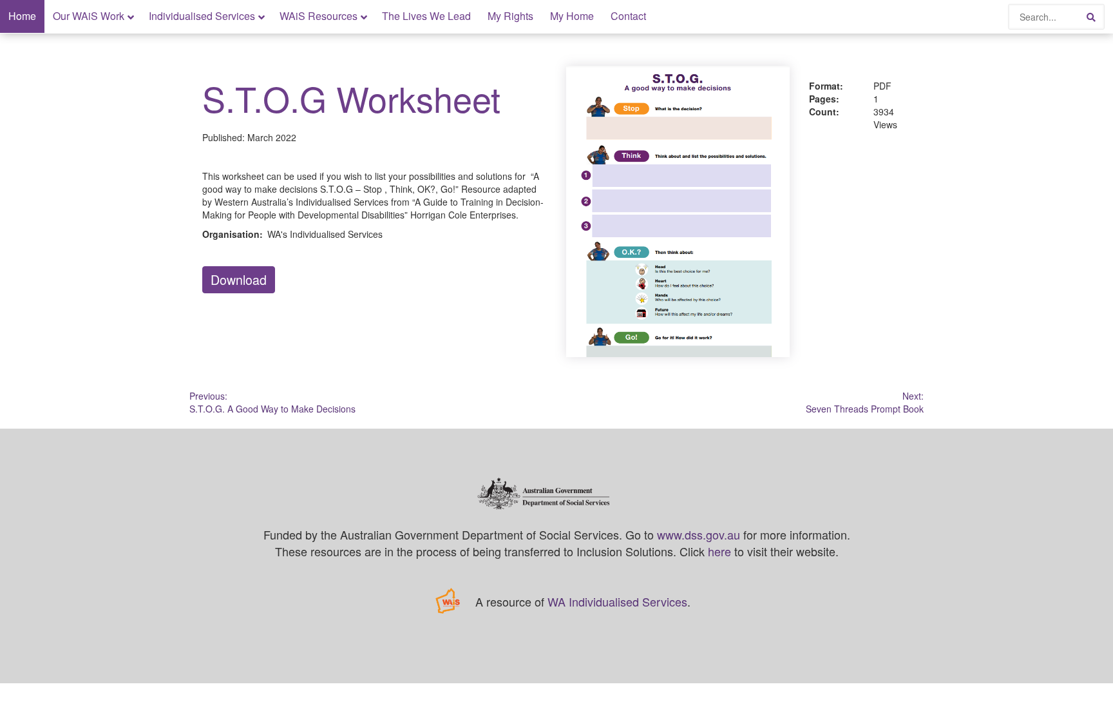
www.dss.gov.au (698, 534)
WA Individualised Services (617, 601)
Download (239, 279)
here (719, 551)
